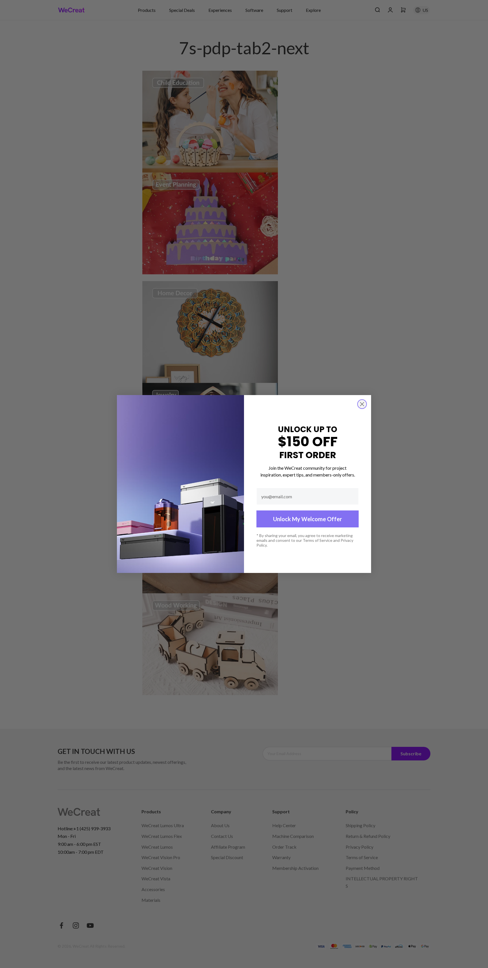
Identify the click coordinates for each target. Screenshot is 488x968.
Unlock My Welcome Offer (307, 519)
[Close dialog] (362, 404)
